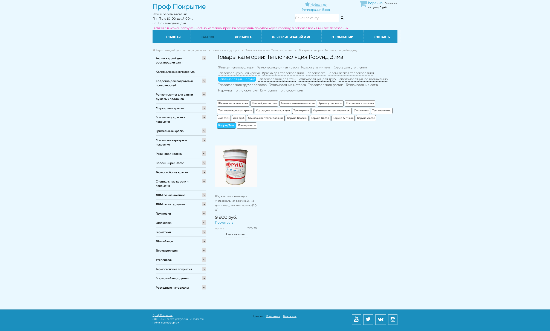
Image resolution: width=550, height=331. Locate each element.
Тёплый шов (164, 241)
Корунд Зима (226, 125)
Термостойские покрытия (174, 269)
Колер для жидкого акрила (175, 71)
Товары (257, 316)
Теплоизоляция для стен (277, 79)
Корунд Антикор (343, 118)
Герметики (163, 232)
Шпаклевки (164, 222)
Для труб (238, 118)
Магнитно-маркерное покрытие (171, 142)
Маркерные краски (170, 108)
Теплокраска (315, 73)
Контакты (382, 37)
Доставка (243, 37)
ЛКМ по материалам (170, 204)
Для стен (223, 118)
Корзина (375, 3)
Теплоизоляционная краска (278, 67)
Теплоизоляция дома (362, 85)
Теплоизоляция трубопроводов (242, 85)
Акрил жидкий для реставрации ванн (169, 60)
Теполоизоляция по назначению (363, 79)
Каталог (208, 37)
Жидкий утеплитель (264, 103)
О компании (342, 37)
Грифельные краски (170, 131)
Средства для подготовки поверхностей (174, 83)
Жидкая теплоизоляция (236, 67)
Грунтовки (163, 213)
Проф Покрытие (163, 315)
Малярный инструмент (172, 278)
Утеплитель (164, 259)
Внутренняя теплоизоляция (281, 90)
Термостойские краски (172, 172)
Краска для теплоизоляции (283, 73)
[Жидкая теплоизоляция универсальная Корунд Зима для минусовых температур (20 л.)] (236, 166)
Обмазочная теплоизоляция (265, 118)
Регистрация (311, 9)
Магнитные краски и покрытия (170, 119)
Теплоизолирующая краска (239, 73)
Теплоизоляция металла (287, 85)
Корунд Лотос (366, 118)
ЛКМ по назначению (170, 195)
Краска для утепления (350, 67)
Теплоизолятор (381, 110)
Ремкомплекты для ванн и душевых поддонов (174, 97)
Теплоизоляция (167, 250)
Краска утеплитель (315, 67)
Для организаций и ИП (292, 37)
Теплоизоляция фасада (326, 85)
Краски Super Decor (170, 163)
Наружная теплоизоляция (238, 90)
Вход (326, 9)
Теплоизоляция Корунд (237, 79)
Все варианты (247, 125)
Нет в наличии (236, 234)
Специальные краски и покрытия (172, 183)
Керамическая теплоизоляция (351, 73)
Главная (173, 37)
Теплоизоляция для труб (317, 79)
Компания (273, 316)
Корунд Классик (297, 118)
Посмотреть (224, 222)
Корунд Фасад (320, 118)
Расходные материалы (172, 287)
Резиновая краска (169, 153)
